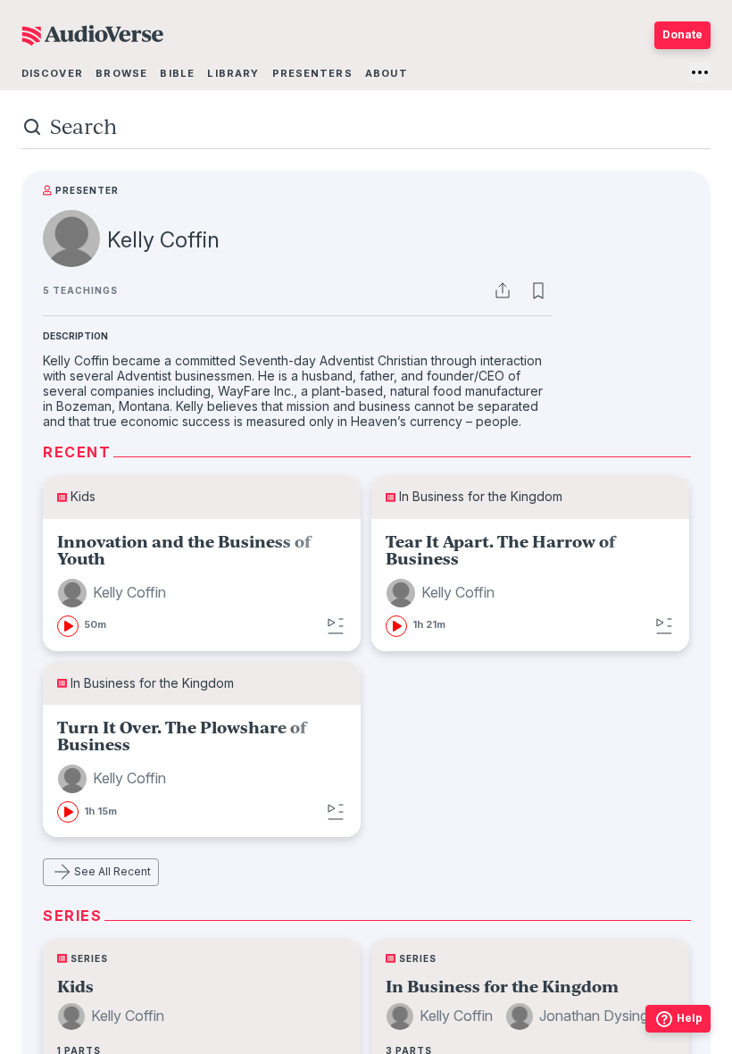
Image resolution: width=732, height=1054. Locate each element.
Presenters (312, 73)
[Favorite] (538, 290)
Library (233, 73)
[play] (68, 626)
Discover (52, 73)
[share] (502, 290)
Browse (121, 73)
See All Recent (112, 871)
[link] (202, 584)
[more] (700, 72)
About (386, 73)
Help (690, 1018)
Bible (177, 73)
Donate (682, 34)
